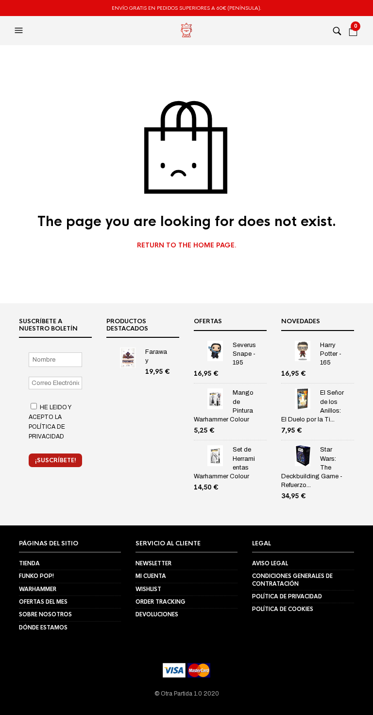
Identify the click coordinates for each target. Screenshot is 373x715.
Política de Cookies (282, 609)
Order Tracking (161, 601)
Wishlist (148, 589)
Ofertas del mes (43, 601)
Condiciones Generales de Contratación (292, 580)
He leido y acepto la (50, 422)
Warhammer (37, 589)
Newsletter (153, 563)
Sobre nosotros (45, 614)
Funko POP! (36, 576)
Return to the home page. (187, 245)
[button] (20, 30)
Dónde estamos (43, 627)
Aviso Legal (270, 563)
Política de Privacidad (287, 596)
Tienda (29, 563)
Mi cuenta (151, 576)
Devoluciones (157, 614)
